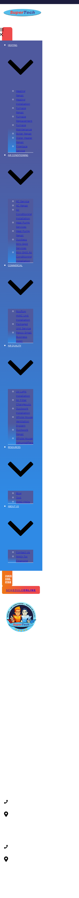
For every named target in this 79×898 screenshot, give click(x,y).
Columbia (10, 751)
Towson (9, 787)
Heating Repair (13, 642)
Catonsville (11, 740)
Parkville (9, 782)
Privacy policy (56, 892)
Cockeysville (12, 746)
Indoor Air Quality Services (10, 713)
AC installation (13, 681)
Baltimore (10, 735)
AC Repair (10, 648)
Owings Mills (12, 776)
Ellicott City (11, 756)
